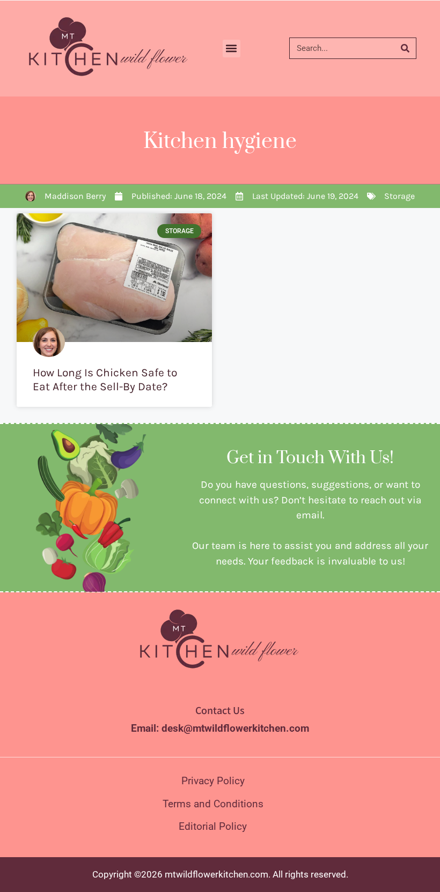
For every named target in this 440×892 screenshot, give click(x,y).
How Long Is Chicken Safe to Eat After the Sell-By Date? (105, 379)
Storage (399, 196)
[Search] (405, 48)
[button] (231, 48)
